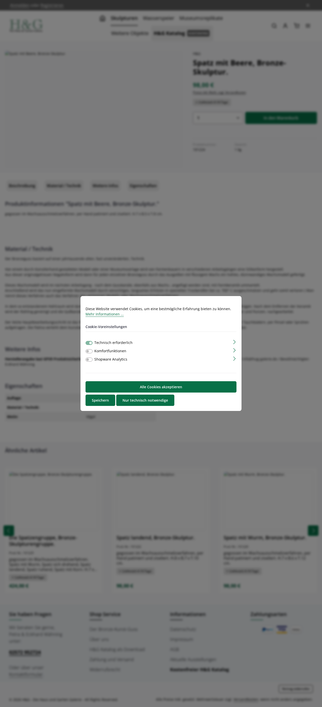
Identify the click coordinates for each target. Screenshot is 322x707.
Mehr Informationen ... (105, 314)
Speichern (100, 400)
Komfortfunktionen (110, 350)
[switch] (89, 351)
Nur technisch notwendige (145, 400)
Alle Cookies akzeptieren (161, 386)
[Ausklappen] (234, 341)
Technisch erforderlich (113, 342)
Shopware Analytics (110, 359)
